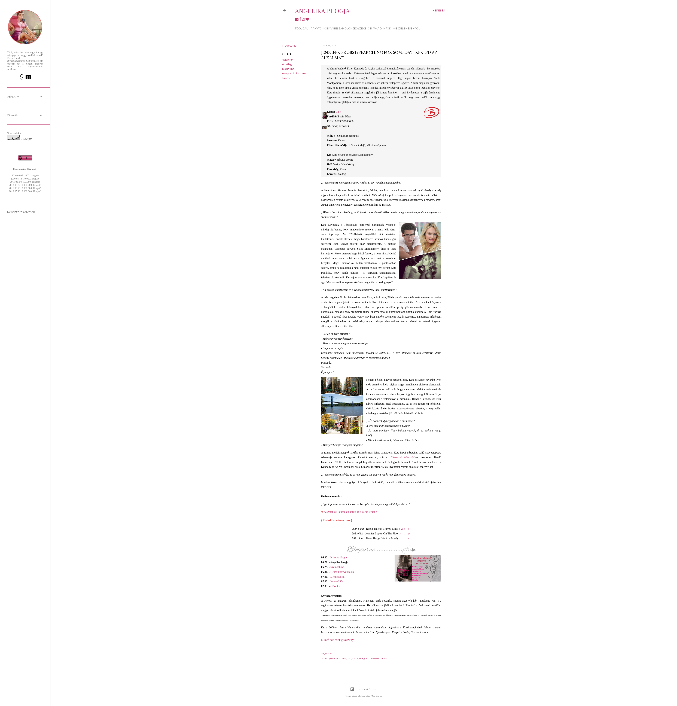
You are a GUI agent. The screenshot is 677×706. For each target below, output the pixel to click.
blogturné (288, 69)
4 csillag (287, 64)
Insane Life (336, 581)
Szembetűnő (337, 566)
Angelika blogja (322, 10)
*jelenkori (287, 59)
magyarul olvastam (294, 73)
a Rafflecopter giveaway (337, 639)
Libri (338, 111)
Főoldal (301, 28)
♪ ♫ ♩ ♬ (404, 528)
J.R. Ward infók (379, 28)
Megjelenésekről (406, 28)
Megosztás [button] (289, 45)
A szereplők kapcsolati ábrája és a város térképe (350, 511)
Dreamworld (337, 576)
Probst (286, 78)
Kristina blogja (338, 557)
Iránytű (315, 28)
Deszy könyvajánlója (342, 571)
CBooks (335, 586)
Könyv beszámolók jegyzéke (344, 28)
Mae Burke (376, 696)
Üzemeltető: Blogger (366, 689)
